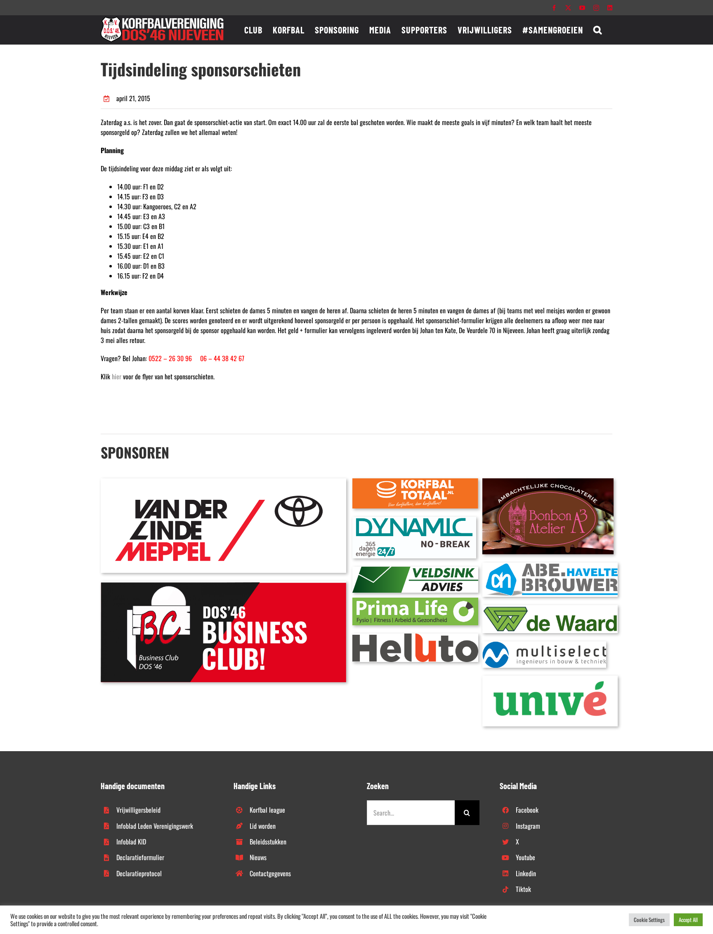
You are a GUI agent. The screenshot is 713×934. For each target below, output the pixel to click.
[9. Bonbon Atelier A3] (548, 482)
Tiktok (523, 889)
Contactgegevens (270, 873)
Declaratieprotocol (139, 873)
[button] (597, 29)
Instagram (528, 826)
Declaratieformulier (140, 857)
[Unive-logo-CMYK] (550, 679)
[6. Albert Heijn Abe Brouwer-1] (550, 566)
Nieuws (258, 857)
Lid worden (263, 826)
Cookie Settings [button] (649, 919)
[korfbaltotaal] (415, 482)
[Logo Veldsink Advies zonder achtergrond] (415, 570)
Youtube (525, 857)
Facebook (527, 810)
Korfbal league (267, 810)
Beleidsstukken (268, 842)
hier (116, 376)
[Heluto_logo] (415, 637)
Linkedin (526, 873)
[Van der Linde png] (223, 482)
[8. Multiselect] (544, 645)
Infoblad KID (131, 842)
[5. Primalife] (415, 601)
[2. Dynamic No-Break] (414, 520)
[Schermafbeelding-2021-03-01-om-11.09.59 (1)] (550, 608)
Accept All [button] (688, 919)
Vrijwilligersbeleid (138, 810)
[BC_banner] (223, 584)
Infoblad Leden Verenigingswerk (154, 826)
